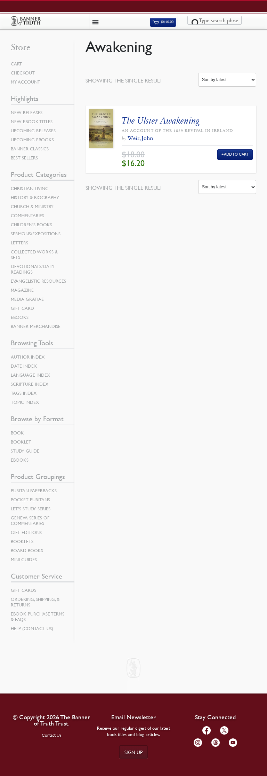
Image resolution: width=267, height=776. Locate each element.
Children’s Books (31, 224)
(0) (166, 22)
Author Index (27, 357)
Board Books (27, 550)
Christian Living (30, 188)
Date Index (24, 366)
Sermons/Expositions (35, 233)
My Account (25, 82)
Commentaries (27, 215)
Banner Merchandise (35, 326)
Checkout (23, 73)
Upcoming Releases (33, 130)
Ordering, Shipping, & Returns (35, 602)
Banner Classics (30, 148)
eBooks (20, 317)
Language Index (30, 375)
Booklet (21, 442)
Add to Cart (236, 154)
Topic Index (25, 402)
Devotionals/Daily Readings (33, 269)
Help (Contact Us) (32, 628)
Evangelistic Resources (38, 281)
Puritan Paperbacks (34, 490)
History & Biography (35, 197)
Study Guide (25, 451)
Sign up (133, 752)
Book (17, 433)
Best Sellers (24, 157)
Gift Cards (23, 590)
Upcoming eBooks (32, 139)
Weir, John (140, 138)
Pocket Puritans (30, 499)
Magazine (22, 290)
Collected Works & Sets (34, 254)
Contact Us (52, 735)
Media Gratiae (27, 299)
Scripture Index (29, 384)
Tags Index (24, 393)
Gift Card (22, 308)
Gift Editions (26, 532)
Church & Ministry (32, 206)
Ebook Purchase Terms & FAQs (37, 616)
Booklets (22, 541)
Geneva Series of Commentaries (30, 520)
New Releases (26, 112)
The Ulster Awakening (161, 120)
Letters (19, 242)
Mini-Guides (24, 559)
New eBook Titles (31, 121)
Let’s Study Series (30, 508)
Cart (16, 63)
